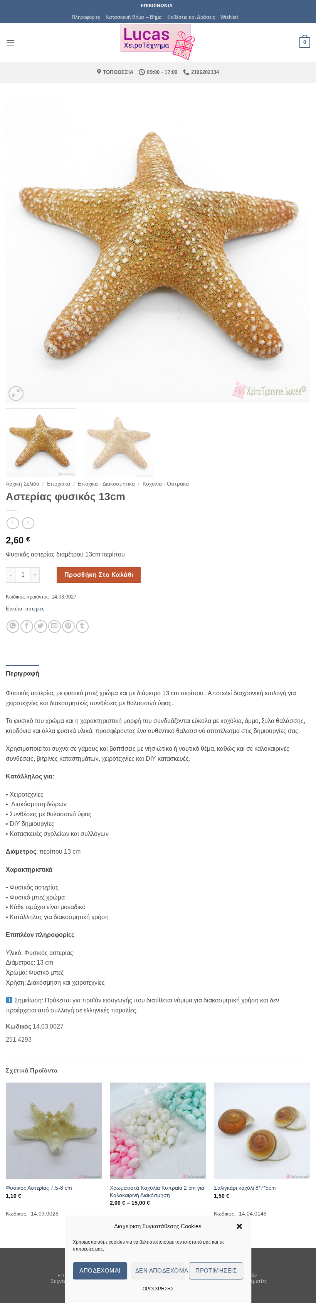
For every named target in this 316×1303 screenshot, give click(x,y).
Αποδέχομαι (100, 1270)
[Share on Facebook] (26, 626)
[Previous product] (28, 523)
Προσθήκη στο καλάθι (98, 575)
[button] (239, 1226)
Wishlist (229, 17)
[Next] (294, 250)
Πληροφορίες (86, 17)
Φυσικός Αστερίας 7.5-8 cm (39, 1188)
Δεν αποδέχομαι (160, 1270)
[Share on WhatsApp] (13, 626)
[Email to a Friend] (54, 626)
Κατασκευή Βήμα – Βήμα (134, 17)
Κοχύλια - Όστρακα (166, 484)
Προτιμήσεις (216, 1270)
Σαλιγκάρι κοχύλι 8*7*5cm (245, 1188)
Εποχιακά (58, 484)
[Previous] (22, 250)
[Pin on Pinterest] (68, 626)
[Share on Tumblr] (82, 626)
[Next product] (12, 523)
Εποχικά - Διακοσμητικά (106, 484)
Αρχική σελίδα (22, 484)
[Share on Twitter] (40, 626)
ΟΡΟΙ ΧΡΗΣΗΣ (158, 1288)
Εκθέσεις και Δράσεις (191, 17)
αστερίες (34, 609)
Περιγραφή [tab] (22, 673)
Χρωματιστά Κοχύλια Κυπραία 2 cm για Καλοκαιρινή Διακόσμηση (157, 1191)
